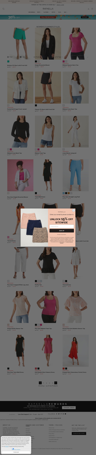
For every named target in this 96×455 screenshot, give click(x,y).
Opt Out (6, 446)
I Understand (16, 452)
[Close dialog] (73, 210)
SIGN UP (61, 231)
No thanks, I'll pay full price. (61, 234)
